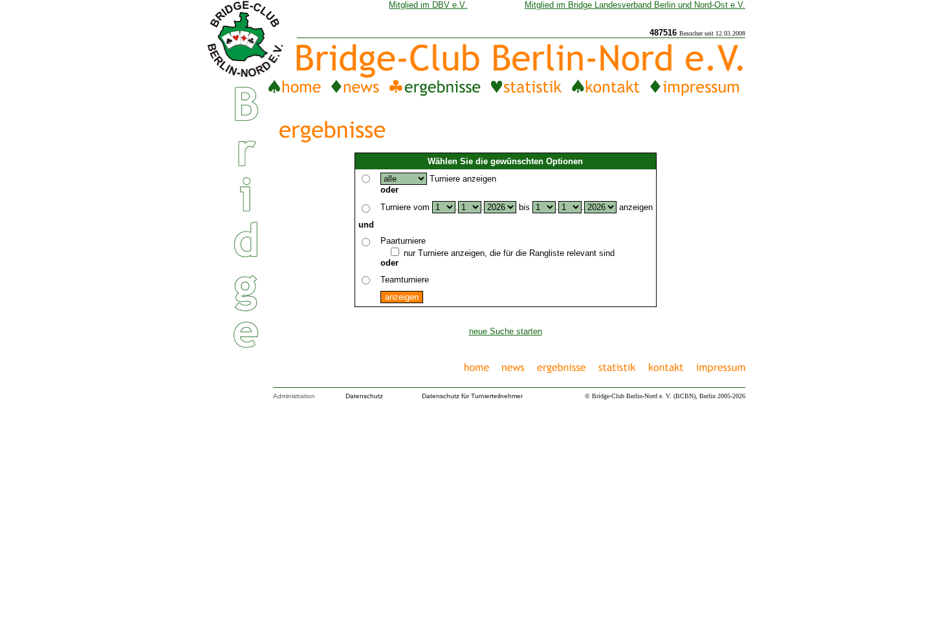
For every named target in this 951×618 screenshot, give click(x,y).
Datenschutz (364, 396)
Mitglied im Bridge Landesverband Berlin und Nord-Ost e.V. (635, 5)
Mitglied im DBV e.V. (428, 5)
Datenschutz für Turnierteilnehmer (472, 396)
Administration (294, 396)
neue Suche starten (505, 331)
